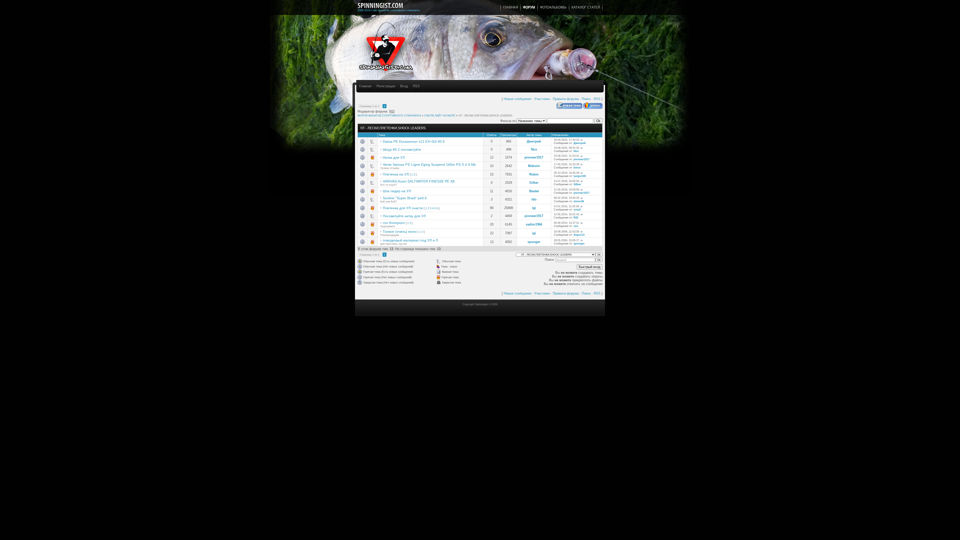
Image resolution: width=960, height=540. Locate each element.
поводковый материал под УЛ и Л (410, 240)
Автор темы (534, 135)
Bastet (534, 191)
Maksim (534, 166)
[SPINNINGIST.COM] (380, 5)
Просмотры (508, 135)
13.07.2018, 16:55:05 (566, 181)
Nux (534, 149)
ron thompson (394, 223)
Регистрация (385, 86)
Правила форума (566, 99)
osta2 (577, 209)
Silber (533, 182)
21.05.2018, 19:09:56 (566, 189)
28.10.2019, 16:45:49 (566, 172)
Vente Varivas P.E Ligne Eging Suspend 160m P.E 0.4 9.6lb (429, 164)
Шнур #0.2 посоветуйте (402, 150)
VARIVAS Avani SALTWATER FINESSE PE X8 (418, 181)
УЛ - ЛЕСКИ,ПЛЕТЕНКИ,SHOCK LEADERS (485, 115)
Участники (542, 99)
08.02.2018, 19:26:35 (566, 197)
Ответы (491, 135)
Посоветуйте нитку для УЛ (404, 216)
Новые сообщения (517, 99)
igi (534, 208)
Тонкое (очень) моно (400, 232)
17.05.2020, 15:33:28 (566, 164)
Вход (404, 86)
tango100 (580, 176)
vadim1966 (534, 224)
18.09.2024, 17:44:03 (566, 139)
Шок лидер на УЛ (397, 191)
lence (577, 167)
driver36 (579, 201)
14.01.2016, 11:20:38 (566, 206)
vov (576, 226)
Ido (534, 199)
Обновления (560, 135)
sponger (534, 242)
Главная (365, 86)
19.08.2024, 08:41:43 (566, 147)
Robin (533, 174)
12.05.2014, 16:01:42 (566, 214)
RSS (416, 86)
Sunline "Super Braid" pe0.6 (405, 198)
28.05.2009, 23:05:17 (566, 240)
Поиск (586, 99)
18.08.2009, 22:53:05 (566, 231)
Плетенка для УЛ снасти (403, 208)
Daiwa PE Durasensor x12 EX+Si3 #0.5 (414, 142)
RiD (391, 111)
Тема (381, 135)
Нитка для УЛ (394, 158)
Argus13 (579, 234)
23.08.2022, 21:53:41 (566, 155)
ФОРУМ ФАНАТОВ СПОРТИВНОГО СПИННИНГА (389, 115)
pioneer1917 (533, 157)
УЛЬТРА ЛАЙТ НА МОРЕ (439, 115)
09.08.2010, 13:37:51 (566, 222)
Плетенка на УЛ (396, 174)
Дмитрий (534, 141)
